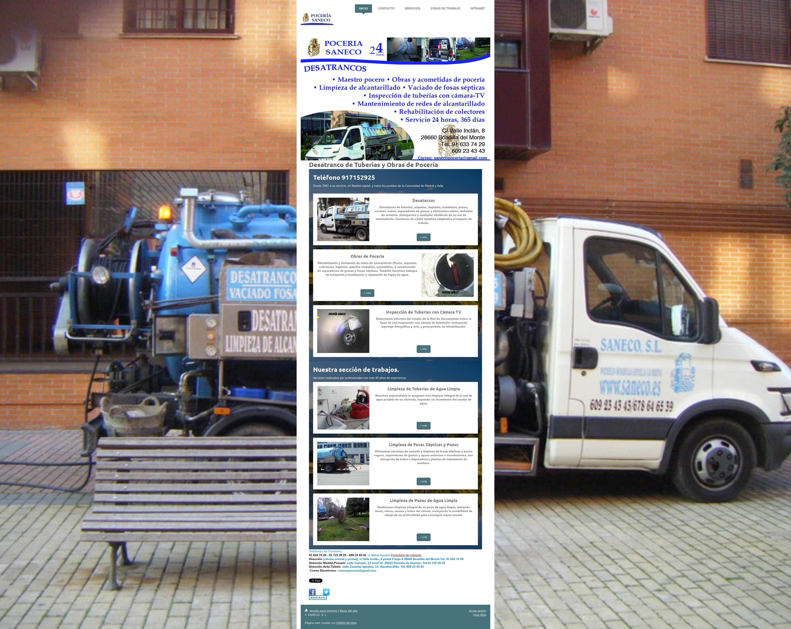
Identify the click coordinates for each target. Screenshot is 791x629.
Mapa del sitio (349, 610)
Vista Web (479, 614)
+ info (423, 237)
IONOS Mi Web (346, 622)
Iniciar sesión (477, 610)
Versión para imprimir (323, 610)
